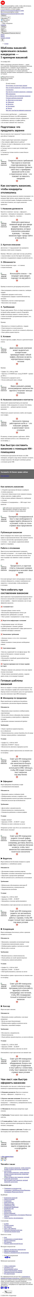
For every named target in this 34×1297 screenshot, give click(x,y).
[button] (3, 34)
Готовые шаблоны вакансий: (14, 98)
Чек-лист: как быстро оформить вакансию (18, 110)
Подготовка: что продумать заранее (16, 85)
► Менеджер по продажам (14, 100)
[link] (4, 31)
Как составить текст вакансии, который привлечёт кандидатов (16, 1181)
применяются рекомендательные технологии (15, 1277)
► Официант (10, 102)
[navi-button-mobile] (2, 40)
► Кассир (9, 108)
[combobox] (8, 1292)
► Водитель (9, 104)
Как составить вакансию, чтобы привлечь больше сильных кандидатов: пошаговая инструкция (16, 1174)
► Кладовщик (10, 106)
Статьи (6, 43)
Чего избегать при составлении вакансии (18, 96)
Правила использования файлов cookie (12, 13)
